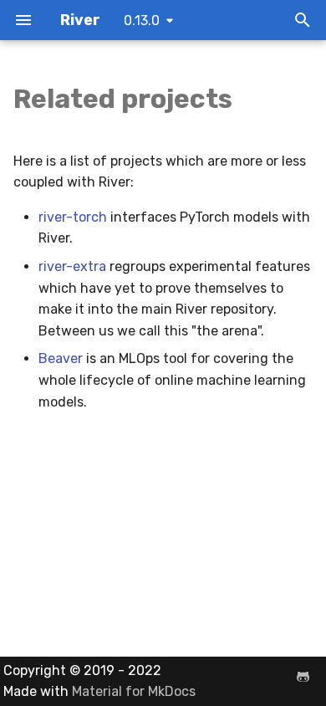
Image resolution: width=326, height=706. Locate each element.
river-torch (72, 217)
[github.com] (302, 676)
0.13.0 (142, 20)
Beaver (60, 358)
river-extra (72, 266)
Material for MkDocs (134, 691)
